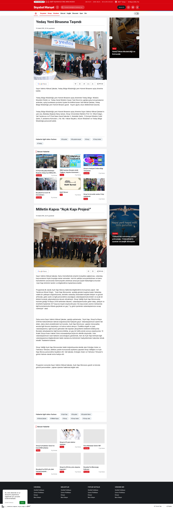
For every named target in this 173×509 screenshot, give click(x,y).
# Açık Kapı (64, 414)
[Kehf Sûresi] (70, 189)
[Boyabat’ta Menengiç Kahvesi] (94, 464)
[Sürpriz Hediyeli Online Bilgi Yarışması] (94, 165)
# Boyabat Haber (86, 414)
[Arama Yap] (128, 7)
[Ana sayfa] (36, 13)
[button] (133, 7)
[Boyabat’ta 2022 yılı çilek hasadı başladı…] (46, 464)
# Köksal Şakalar (41, 418)
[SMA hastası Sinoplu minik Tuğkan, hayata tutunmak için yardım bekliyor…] (70, 165)
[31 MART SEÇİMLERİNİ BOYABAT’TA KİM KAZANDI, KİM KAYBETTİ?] (124, 38)
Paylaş (170, 506)
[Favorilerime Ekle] (80, 84)
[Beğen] (75, 84)
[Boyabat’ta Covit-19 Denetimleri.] (46, 189)
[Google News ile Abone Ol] (42, 84)
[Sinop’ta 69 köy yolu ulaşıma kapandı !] (70, 464)
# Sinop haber (97, 139)
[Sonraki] (48, 2)
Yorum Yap (158, 506)
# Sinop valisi (86, 418)
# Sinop (87, 139)
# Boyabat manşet (76, 139)
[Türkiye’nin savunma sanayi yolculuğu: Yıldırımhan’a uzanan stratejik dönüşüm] (124, 225)
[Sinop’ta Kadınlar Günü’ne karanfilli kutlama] (46, 440)
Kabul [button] (22, 502)
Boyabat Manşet (44, 7)
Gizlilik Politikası (9, 502)
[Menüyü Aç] (57, 7)
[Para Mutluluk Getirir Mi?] (94, 440)
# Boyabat (64, 139)
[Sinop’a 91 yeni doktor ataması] (70, 440)
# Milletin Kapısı (54, 418)
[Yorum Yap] (84, 84)
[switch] (136, 13)
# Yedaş (39, 143)
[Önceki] (46, 2)
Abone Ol (121, 7)
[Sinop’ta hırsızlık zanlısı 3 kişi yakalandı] (94, 189)
